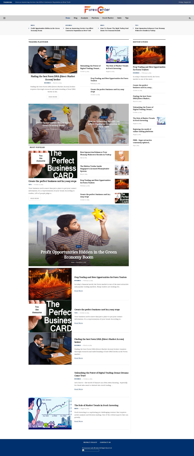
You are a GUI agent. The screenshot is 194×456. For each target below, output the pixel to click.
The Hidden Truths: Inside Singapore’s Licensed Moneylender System (94, 168)
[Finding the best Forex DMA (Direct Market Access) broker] (53, 59)
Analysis (84, 18)
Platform (95, 18)
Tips (127, 18)
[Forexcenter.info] (97, 9)
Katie (47, 129)
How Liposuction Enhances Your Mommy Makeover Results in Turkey (150, 29)
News (33, 25)
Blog (75, 18)
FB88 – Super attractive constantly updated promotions (142, 141)
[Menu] (4, 18)
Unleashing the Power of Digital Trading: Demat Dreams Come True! (90, 67)
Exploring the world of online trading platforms (143, 130)
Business (69, 25)
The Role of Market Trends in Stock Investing (117, 67)
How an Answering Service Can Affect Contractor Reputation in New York (42, 2)
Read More (53, 97)
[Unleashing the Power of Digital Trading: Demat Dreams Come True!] (91, 54)
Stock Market (108, 18)
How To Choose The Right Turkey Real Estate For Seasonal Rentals (114, 29)
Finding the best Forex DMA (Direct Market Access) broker (53, 78)
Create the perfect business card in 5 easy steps (107, 90)
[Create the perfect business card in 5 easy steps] (84, 92)
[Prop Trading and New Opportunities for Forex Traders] (84, 81)
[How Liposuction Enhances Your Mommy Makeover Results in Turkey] (122, 156)
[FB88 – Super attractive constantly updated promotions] (161, 143)
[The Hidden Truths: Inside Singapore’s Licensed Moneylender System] (122, 170)
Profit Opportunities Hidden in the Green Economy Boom (45, 29)
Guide (119, 18)
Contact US (105, 442)
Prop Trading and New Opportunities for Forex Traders (109, 79)
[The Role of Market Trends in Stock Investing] (117, 54)
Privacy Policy (90, 442)
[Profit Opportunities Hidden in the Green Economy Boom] (79, 235)
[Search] (189, 18)
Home (68, 18)
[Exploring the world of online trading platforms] (161, 132)
